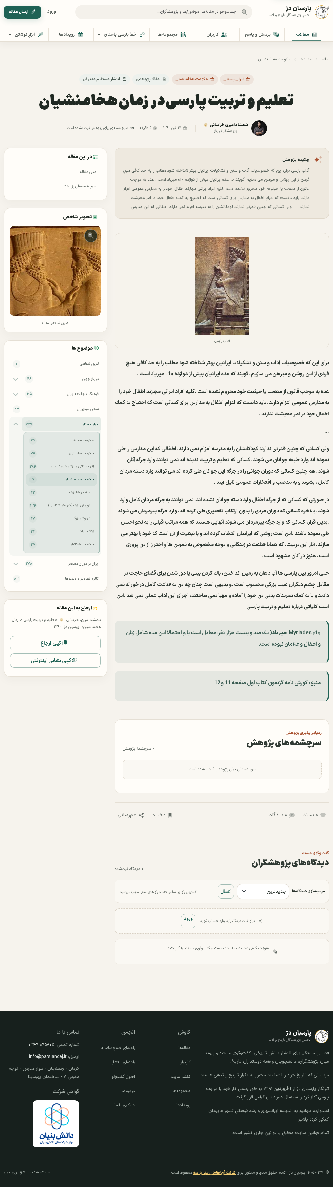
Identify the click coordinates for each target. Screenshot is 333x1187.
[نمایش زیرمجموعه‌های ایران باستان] (15, 424)
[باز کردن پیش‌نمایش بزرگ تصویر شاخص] (55, 271)
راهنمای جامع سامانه (118, 1048)
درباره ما (128, 1091)
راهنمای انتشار (123, 1062)
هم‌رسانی (127, 815)
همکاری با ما (124, 1105)
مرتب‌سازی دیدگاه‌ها (308, 891)
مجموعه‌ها (181, 1091)
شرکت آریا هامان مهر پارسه (214, 1173)
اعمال (225, 891)
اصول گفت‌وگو (123, 1077)
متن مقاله (88, 172)
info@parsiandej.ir (48, 1057)
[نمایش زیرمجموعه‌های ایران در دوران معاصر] (15, 563)
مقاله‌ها (306, 59)
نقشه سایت (180, 1077)
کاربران (185, 1062)
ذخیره (159, 815)
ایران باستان (233, 79)
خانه (325, 59)
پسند (310, 815)
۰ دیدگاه (278, 815)
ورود (51, 11)
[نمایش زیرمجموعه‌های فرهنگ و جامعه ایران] (15, 394)
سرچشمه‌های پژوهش (79, 186)
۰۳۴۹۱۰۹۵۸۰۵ (41, 1044)
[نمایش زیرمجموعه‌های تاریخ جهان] (15, 379)
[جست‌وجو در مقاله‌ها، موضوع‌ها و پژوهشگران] (244, 12)
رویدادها (183, 1105)
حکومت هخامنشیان (274, 59)
